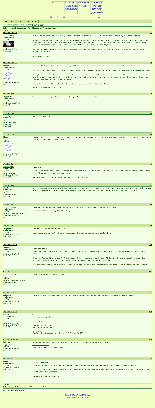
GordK (5, 188)
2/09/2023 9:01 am (10, 225)
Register (20, 21)
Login (34, 21)
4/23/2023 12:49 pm (10, 339)
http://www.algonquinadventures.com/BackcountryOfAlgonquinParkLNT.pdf (59, 333)
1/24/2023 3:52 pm (10, 33)
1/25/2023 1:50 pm (10, 94)
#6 (151, 164)
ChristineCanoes (9, 207)
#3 (151, 94)
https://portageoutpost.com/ (43, 317)
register (40, 25)
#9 (151, 225)
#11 (150, 271)
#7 (151, 185)
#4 (151, 113)
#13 (150, 312)
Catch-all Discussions (17, 28)
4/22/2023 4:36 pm (10, 292)
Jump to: (6, 390)
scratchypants (8, 116)
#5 (151, 134)
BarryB (6, 314)
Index (5, 21)
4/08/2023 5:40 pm (10, 245)
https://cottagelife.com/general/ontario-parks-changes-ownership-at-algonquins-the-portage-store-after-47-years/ (72, 233)
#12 (150, 292)
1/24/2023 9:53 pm (10, 63)
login (34, 25)
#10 (150, 245)
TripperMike (8, 97)
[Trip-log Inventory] (60, 17)
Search (12, 21)
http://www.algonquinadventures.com (45, 327)
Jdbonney (7, 247)
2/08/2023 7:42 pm (10, 204)
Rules (27, 21)
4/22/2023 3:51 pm (10, 271)
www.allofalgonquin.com (41, 56)
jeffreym (6, 342)
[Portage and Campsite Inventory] (54, 17)
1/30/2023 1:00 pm (10, 185)
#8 (151, 204)
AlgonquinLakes (9, 35)
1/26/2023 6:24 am (10, 164)
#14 (150, 339)
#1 (151, 33)
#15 (150, 358)
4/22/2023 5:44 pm (10, 312)
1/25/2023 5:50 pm (10, 113)
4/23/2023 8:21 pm (10, 358)
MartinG (6, 65)
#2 (151, 63)
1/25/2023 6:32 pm (10, 134)
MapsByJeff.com (57, 347)
